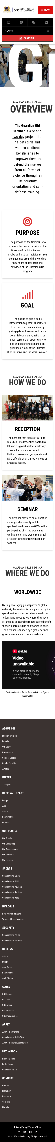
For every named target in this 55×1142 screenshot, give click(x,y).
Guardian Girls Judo (10, 898)
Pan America (7, 817)
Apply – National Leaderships (15, 1042)
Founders (6, 741)
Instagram (6, 1091)
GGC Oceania (8, 1010)
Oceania (5, 822)
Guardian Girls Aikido (11, 881)
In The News (7, 1064)
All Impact (6, 784)
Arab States (7, 978)
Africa (5, 811)
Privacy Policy (20, 1127)
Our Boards (7, 838)
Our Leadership (8, 843)
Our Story (6, 747)
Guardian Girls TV (9, 1069)
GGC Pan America (10, 1016)
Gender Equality (9, 763)
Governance (7, 752)
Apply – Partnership (10, 1032)
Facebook (6, 1096)
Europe (5, 800)
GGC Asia (6, 999)
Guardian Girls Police (11, 935)
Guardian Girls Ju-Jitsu (12, 892)
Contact (5, 1085)
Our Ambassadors (10, 849)
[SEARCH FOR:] (27, 31)
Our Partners (7, 860)
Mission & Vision (9, 736)
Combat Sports (9, 758)
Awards (5, 769)
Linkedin (5, 1107)
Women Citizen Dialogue (13, 919)
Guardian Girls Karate (11, 876)
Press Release (8, 1059)
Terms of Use (34, 1127)
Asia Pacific (7, 967)
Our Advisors (8, 854)
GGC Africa (7, 1005)
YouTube (6, 1102)
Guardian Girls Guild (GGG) (13, 1037)
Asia (4, 806)
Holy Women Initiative (11, 914)
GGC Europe (7, 994)
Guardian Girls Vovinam (12, 887)
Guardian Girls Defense (12, 940)
